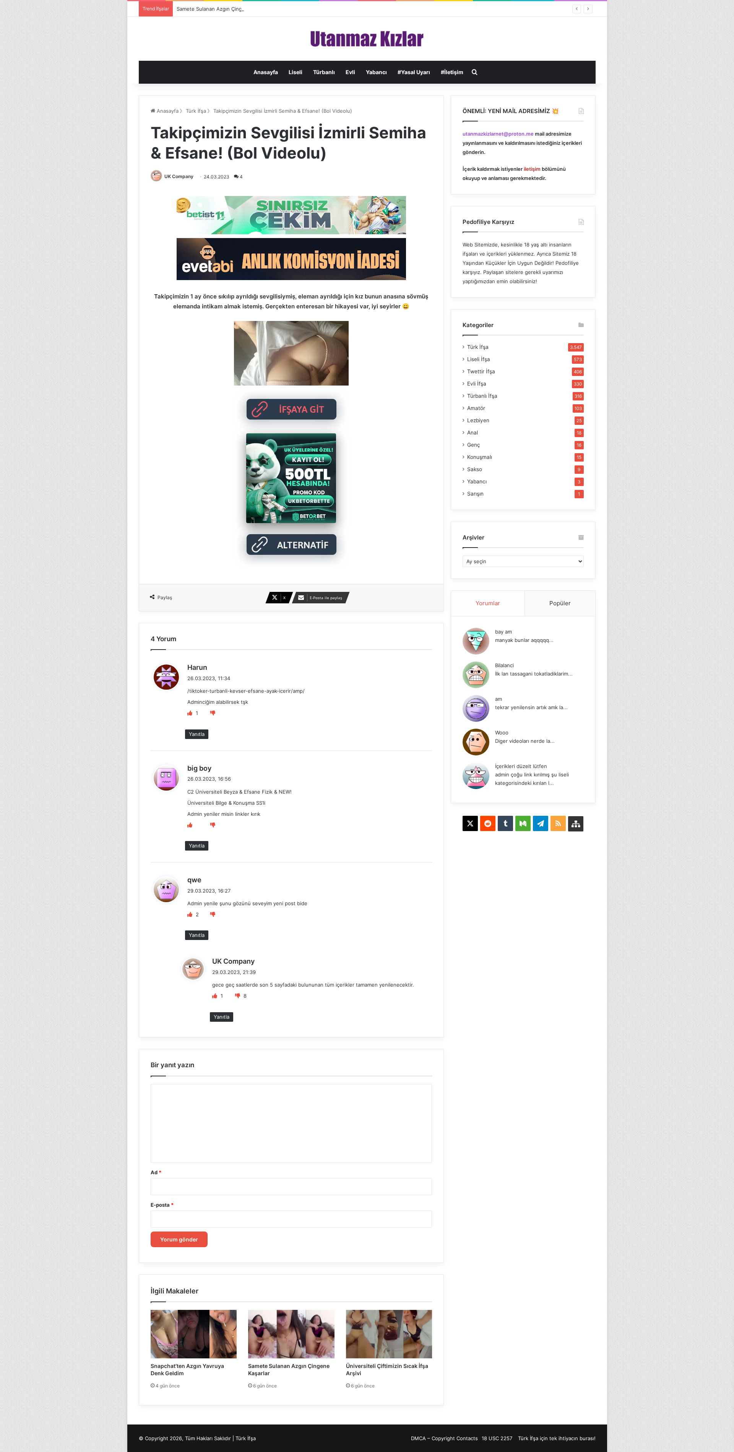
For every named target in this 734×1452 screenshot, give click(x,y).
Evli (350, 72)
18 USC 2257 (497, 1438)
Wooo (501, 732)
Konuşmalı (479, 457)
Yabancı (376, 72)
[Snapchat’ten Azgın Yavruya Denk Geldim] (194, 1334)
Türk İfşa (196, 111)
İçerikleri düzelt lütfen (521, 766)
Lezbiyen (478, 420)
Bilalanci (504, 665)
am (498, 699)
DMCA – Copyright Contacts (444, 1438)
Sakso (474, 469)
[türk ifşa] (367, 38)
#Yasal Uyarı (414, 72)
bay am (503, 632)
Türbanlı (324, 72)
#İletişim (452, 72)
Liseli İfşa (478, 359)
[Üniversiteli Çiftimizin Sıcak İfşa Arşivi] (389, 1334)
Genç (473, 445)
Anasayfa (265, 72)
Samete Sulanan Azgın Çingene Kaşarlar (224, 9)
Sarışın (475, 494)
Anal (472, 432)
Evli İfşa (476, 384)
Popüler (560, 603)
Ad (156, 1172)
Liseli (295, 72)
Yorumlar (488, 603)
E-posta (162, 1205)
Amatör (476, 408)
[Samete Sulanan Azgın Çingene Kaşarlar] (291, 1334)
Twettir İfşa (481, 371)
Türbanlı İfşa (482, 396)
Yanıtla (197, 734)
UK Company (178, 176)
